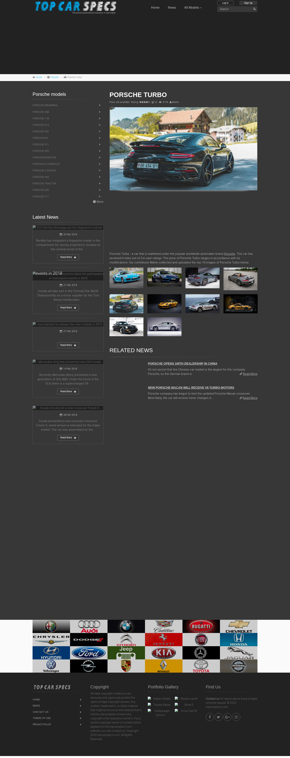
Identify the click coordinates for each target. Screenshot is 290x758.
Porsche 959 (41, 150)
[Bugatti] (201, 626)
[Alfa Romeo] (51, 626)
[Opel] (89, 666)
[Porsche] (126, 666)
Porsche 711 (41, 196)
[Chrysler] (51, 639)
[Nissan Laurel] (187, 700)
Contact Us (41, 711)
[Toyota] (201, 666)
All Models (191, 7)
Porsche (54, 77)
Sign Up (248, 3)
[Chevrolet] (238, 626)
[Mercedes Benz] (201, 652)
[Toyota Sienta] (160, 706)
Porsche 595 (41, 131)
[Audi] (89, 626)
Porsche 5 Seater (44, 170)
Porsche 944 (41, 176)
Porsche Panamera (45, 105)
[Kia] (163, 652)
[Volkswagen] (51, 666)
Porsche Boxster (44, 157)
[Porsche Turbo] (183, 148)
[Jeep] (126, 652)
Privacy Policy (42, 724)
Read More (250, 374)
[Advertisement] (145, 43)
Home (155, 7)
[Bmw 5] (187, 706)
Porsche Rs (40, 137)
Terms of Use (42, 718)
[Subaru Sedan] (160, 700)
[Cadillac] (163, 626)
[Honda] (238, 639)
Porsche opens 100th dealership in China (182, 363)
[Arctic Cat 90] (187, 712)
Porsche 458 (41, 111)
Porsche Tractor (44, 183)
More (100, 202)
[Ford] (89, 652)
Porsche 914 (41, 124)
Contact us (212, 698)
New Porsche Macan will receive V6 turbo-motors (191, 387)
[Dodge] (89, 639)
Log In (225, 3)
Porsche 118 (41, 118)
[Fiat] (201, 639)
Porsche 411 (41, 144)
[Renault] (163, 666)
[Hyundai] (51, 652)
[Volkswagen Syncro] (160, 713)
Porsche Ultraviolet (47, 163)
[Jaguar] (238, 652)
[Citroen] (126, 639)
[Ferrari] (163, 639)
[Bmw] (126, 626)
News (172, 7)
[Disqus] (183, 457)
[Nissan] (238, 666)
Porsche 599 (41, 190)
